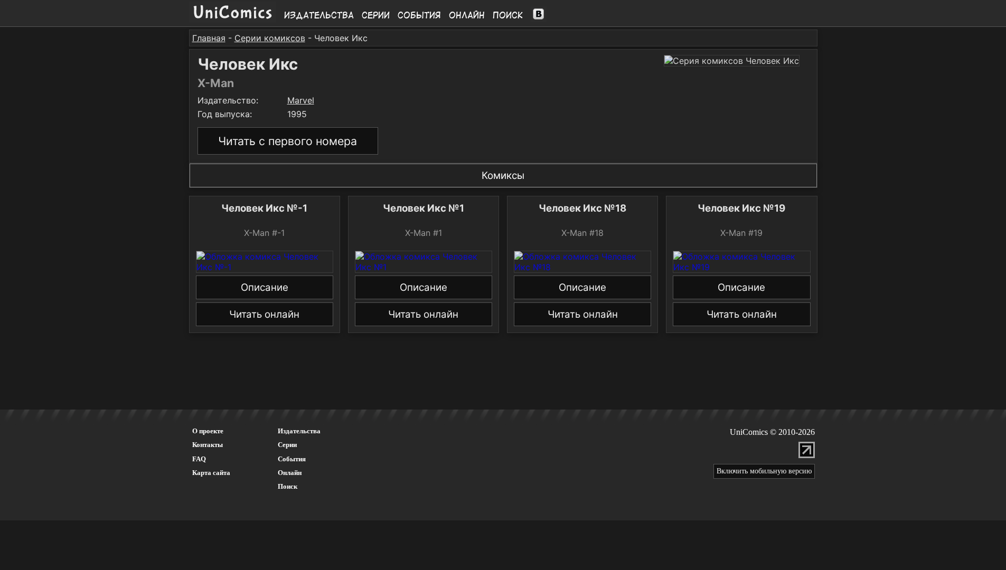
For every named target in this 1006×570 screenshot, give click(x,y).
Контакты (207, 445)
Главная (208, 38)
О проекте (207, 431)
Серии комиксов (269, 38)
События (419, 15)
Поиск (508, 15)
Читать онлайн (264, 314)
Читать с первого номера (287, 141)
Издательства (319, 15)
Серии (376, 15)
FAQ (199, 459)
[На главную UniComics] (232, 19)
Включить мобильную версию (764, 471)
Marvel (300, 100)
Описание (264, 287)
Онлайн (467, 15)
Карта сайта (211, 473)
